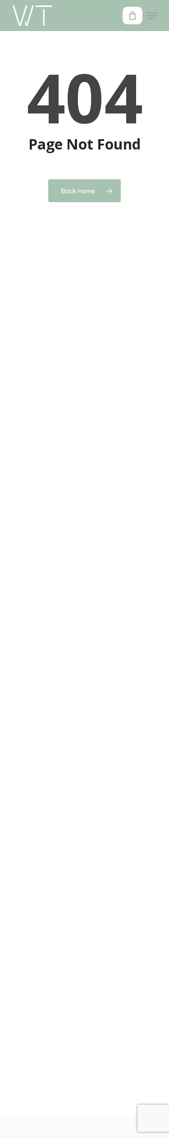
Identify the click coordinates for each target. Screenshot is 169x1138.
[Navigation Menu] (152, 15)
